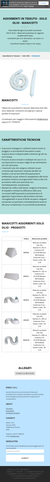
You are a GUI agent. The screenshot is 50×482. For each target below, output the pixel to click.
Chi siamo (9, 409)
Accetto (43, 3)
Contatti (19, 472)
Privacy (31, 6)
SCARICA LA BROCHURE (25, 373)
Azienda (10, 472)
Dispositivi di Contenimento (25, 478)
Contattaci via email (13, 413)
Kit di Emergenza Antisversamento (25, 476)
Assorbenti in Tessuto (11, 56)
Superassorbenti (35, 474)
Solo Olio (26, 56)
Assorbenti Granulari (35, 472)
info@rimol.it (42, 119)
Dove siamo (10, 411)
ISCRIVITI (25, 458)
